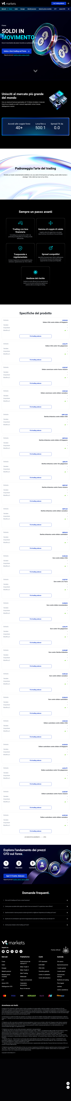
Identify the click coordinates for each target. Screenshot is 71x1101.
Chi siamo (60, 961)
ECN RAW (42, 965)
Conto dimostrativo (44, 978)
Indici (16, 9)
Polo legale (60, 983)
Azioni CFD (62, 9)
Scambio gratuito (44, 971)
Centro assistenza (62, 990)
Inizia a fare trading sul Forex (15, 51)
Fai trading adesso (58, 3)
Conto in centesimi (44, 974)
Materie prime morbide (45, 9)
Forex (10, 9)
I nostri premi (61, 971)
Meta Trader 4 (24, 970)
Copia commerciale (26, 980)
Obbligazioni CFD (7, 986)
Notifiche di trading (63, 980)
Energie (23, 9)
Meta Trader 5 (24, 967)
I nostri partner (61, 968)
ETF (55, 9)
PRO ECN (41, 968)
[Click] (3, 951)
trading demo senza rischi (21, 55)
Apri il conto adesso (15, 876)
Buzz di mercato (25, 988)
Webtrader (23, 976)
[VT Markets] (9, 3)
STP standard (43, 961)
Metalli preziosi (32, 9)
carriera (59, 986)
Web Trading (24, 973)
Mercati (4, 9)
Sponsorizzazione (62, 965)
